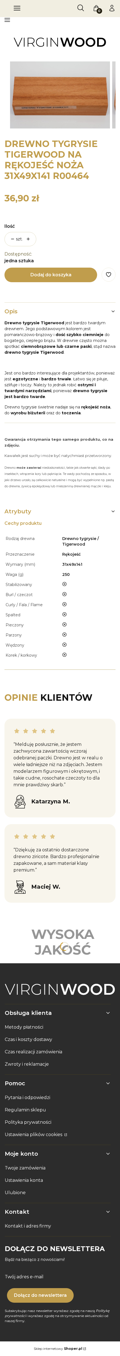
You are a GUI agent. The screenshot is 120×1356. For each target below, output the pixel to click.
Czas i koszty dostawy (28, 1039)
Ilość (9, 226)
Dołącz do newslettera (40, 1295)
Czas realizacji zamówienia (33, 1051)
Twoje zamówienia (25, 1168)
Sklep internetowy (58, 1348)
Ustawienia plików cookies (34, 1134)
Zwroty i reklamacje (27, 1064)
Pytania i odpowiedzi (27, 1097)
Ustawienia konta (24, 1180)
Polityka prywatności (28, 1122)
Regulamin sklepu (25, 1110)
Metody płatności (24, 1027)
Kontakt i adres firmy (28, 1226)
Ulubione (15, 1192)
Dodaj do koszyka (50, 274)
